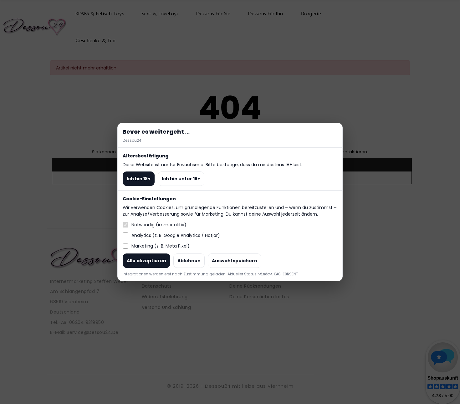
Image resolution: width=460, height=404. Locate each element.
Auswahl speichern (234, 261)
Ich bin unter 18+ (181, 179)
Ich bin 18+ (139, 179)
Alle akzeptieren (146, 261)
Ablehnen (189, 261)
